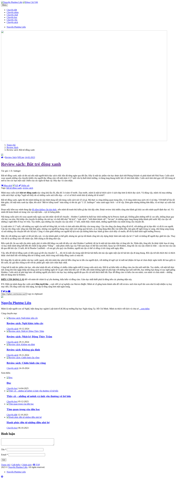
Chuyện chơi (12, 15)
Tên (3, 449)
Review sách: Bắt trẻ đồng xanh (31, 164)
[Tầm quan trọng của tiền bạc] (20, 404)
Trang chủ (11, 145)
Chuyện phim (13, 12)
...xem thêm (144, 309)
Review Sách (12, 147)
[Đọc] (10, 377)
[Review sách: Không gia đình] (21, 344)
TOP (37, 465)
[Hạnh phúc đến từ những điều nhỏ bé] (24, 417)
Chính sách (27, 465)
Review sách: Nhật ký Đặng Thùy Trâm (29, 336)
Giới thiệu (15, 465)
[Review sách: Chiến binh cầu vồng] (23, 357)
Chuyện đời (12, 10)
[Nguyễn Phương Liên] (2, 157)
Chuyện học (12, 17)
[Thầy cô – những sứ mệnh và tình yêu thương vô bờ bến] (32, 391)
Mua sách (7, 185)
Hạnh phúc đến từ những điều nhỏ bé (28, 422)
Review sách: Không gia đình (23, 349)
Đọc (9, 383)
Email (4, 454)
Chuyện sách (12, 22)
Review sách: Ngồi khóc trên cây (25, 323)
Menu (4, 5)
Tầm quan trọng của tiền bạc (23, 409)
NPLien (20, 157)
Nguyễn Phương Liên (16, 303)
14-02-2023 (30, 157)
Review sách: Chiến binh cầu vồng (26, 362)
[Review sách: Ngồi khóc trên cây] (22, 318)
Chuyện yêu (12, 20)
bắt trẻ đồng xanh (14, 188)
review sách (28, 188)
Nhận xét (25, 185)
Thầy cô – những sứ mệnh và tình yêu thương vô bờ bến (39, 396)
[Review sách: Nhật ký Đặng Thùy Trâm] (25, 331)
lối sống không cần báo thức (44, 209)
